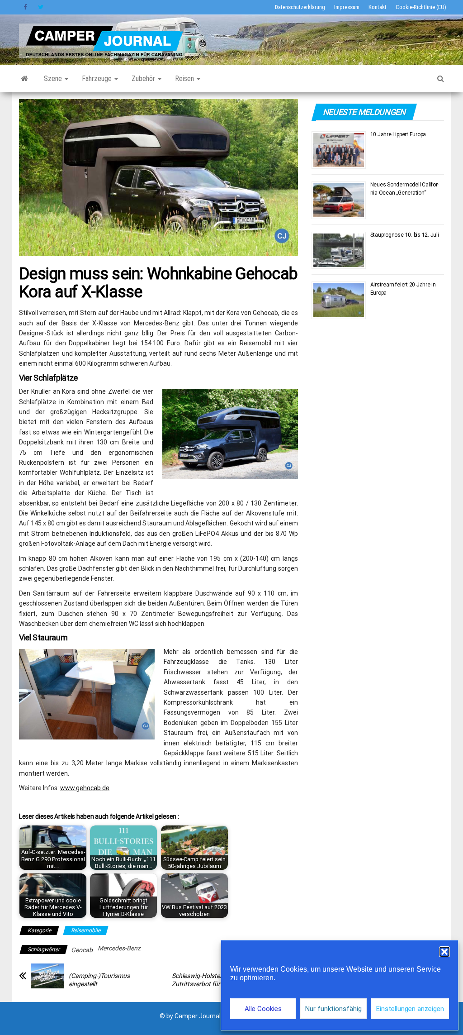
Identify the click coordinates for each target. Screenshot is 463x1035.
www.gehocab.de (84, 788)
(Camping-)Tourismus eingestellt (99, 979)
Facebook (26, 7)
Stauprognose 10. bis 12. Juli (404, 235)
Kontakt (378, 7)
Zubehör (144, 78)
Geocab (82, 950)
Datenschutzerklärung (300, 7)
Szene (54, 78)
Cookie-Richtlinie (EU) (421, 7)
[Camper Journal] (24, 78)
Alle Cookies (263, 1009)
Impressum (346, 7)
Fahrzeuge (97, 78)
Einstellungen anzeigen (410, 1009)
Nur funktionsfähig (333, 1009)
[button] (444, 951)
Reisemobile (85, 930)
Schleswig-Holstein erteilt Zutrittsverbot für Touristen (210, 979)
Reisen (185, 78)
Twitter (40, 7)
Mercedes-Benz (119, 948)
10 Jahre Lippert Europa (398, 134)
